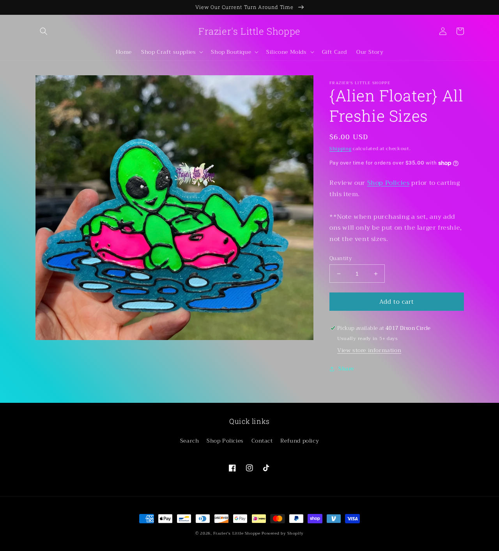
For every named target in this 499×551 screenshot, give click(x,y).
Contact (262, 440)
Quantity (340, 258)
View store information (369, 350)
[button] (43, 31)
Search (189, 440)
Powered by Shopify (283, 533)
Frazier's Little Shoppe (236, 533)
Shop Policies (388, 182)
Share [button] (346, 368)
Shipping (340, 148)
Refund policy (299, 440)
